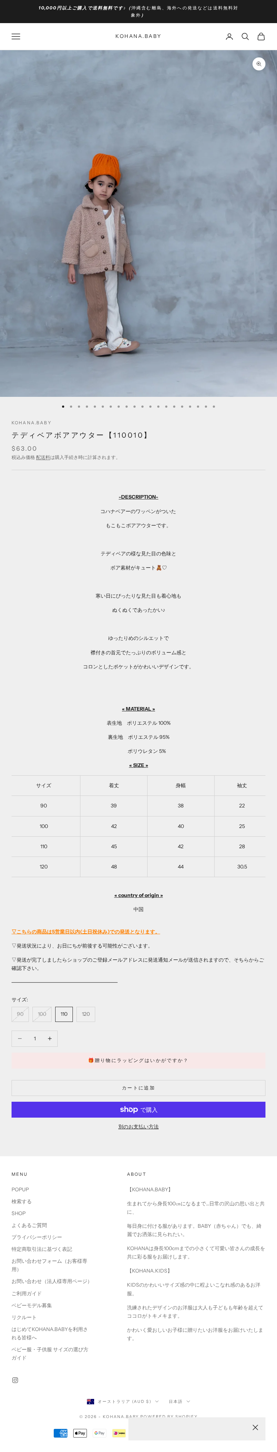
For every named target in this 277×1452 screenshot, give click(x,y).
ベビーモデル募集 (32, 1305)
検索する (22, 1201)
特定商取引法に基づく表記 (42, 1249)
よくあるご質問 (29, 1225)
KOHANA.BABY (32, 422)
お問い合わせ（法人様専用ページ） (52, 1281)
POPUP (20, 1189)
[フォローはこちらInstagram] (15, 1380)
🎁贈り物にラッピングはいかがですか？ (138, 1060)
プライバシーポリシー (37, 1237)
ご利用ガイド (27, 1293)
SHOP (19, 1213)
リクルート (24, 1317)
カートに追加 (138, 1088)
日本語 (176, 1401)
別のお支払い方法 (138, 1126)
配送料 (43, 457)
